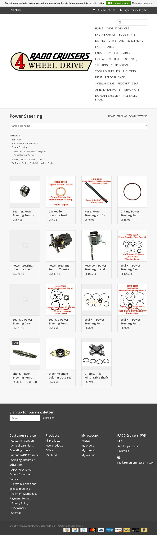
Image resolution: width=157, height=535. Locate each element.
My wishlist (88, 455)
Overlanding (104, 83)
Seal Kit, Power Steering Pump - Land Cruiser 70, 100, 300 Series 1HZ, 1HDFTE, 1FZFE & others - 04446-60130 (59, 321)
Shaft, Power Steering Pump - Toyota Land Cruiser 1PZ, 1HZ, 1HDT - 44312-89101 (24, 375)
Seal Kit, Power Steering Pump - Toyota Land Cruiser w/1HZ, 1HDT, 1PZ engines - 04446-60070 (95, 321)
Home (99, 28)
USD (12, 10)
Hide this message (118, 3)
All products (53, 440)
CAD (18, 10)
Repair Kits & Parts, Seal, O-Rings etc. (30, 151)
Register (86, 440)
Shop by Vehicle (117, 28)
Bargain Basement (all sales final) (116, 97)
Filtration (103, 59)
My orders (87, 445)
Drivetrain (116, 40)
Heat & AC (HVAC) (125, 59)
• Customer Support (22, 440)
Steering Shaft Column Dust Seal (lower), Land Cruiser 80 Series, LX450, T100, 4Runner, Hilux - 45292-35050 (60, 375)
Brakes (100, 40)
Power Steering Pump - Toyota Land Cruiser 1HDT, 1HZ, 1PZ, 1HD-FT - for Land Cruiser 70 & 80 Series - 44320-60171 (61, 267)
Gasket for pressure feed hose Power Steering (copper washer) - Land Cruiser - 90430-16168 (60, 213)
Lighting (129, 71)
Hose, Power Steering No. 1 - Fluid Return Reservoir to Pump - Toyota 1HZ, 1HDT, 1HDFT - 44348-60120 (94, 213)
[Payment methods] (66, 529)
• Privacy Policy (19, 503)
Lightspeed (77, 525)
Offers (49, 450)
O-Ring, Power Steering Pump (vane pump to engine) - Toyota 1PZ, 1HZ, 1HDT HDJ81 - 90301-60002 (131, 213)
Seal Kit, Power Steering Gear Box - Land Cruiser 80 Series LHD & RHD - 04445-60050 (23, 321)
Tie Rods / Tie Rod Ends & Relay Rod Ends (32, 163)
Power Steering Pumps (24, 155)
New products (54, 445)
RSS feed (51, 455)
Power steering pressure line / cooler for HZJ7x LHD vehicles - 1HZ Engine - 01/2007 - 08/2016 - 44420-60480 (24, 267)
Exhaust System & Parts (112, 53)
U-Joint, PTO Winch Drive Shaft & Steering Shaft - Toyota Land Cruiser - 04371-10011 (96, 375)
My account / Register (135, 10)
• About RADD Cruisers (24, 455)
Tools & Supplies (107, 71)
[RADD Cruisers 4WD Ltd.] (52, 61)
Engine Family (105, 34)
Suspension (119, 65)
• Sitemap (15, 513)
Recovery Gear (127, 83)
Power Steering (138, 116)
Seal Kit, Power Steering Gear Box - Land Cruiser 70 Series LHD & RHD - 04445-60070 (131, 267)
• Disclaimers (18, 508)
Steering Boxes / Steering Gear (27, 159)
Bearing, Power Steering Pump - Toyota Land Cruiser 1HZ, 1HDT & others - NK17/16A (23, 213)
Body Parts (127, 34)
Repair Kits (132, 89)
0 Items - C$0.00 (106, 10)
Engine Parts (104, 47)
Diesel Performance (110, 77)
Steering (101, 65)
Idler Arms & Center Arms (25, 143)
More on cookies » (142, 3)
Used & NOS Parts (108, 89)
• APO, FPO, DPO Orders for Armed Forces (20, 474)
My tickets (87, 450)
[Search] (119, 22)
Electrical (135, 40)
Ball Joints (16, 139)
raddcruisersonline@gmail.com (136, 462)
